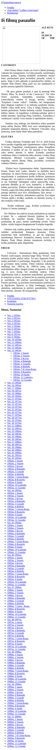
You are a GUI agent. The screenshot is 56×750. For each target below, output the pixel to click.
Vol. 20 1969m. (14, 396)
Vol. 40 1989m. (14, 450)
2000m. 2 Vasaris (15, 722)
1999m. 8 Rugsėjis (16, 706)
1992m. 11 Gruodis (16, 487)
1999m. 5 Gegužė (15, 697)
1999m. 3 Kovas (15, 692)
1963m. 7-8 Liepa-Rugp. (25, 369)
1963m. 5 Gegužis (21, 364)
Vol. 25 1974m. (14, 409)
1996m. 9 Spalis (14, 611)
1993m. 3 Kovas (15, 498)
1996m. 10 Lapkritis (16, 614)
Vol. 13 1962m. (14, 347)
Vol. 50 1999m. (14, 684)
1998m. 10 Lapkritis (16, 679)
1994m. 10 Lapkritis (16, 549)
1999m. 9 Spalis (14, 708)
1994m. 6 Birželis (15, 539)
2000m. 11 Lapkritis (16, 743)
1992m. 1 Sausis (15, 461)
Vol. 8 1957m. (14, 334)
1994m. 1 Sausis (15, 525)
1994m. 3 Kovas (15, 531)
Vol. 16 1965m (14, 385)
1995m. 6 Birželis (15, 571)
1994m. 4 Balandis (16, 533)
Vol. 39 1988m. (14, 447)
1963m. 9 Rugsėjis (22, 372)
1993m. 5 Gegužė (15, 504)
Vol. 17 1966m (14, 388)
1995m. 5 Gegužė (15, 568)
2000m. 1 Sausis (15, 719)
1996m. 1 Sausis (15, 590)
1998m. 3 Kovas (15, 660)
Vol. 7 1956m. (14, 331)
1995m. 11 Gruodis (16, 584)
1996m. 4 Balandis (16, 598)
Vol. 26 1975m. (14, 412)
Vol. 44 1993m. (14, 490)
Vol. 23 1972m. (14, 404)
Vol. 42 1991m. (14, 455)
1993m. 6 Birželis (15, 506)
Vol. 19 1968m (14, 393)
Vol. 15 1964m (14, 382)
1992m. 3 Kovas (15, 466)
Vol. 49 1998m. (14, 652)
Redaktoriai (12, 13)
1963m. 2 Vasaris (21, 356)
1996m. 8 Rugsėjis (16, 609)
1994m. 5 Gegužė (15, 536)
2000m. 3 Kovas (15, 724)
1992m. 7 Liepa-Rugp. (18, 477)
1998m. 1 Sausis (15, 654)
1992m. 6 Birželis (15, 474)
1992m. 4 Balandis (16, 469)
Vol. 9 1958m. (14, 337)
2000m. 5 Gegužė (15, 730)
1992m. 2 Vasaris (15, 463)
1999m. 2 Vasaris (15, 689)
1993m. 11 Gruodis (16, 520)
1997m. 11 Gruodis (16, 649)
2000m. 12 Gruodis (16, 746)
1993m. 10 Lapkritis (16, 517)
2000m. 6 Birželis (15, 732)
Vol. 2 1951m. (14, 318)
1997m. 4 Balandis (16, 630)
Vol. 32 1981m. (14, 428)
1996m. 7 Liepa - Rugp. (18, 606)
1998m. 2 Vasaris (15, 657)
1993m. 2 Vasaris (15, 496)
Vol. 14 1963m (14, 350)
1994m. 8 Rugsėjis (16, 544)
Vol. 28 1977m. (14, 417)
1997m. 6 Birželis (15, 636)
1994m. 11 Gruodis (16, 552)
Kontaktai (11, 301)
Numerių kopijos (15, 304)
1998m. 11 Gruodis (16, 681)
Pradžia (10, 7)
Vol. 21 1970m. (14, 399)
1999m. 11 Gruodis (16, 714)
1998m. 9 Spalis (14, 676)
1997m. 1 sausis (14, 622)
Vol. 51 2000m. (14, 716)
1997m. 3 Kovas (15, 627)
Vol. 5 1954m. (14, 326)
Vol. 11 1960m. (14, 342)
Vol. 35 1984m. (14, 436)
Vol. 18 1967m (14, 391)
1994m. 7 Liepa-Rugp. (18, 541)
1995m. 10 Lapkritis (16, 582)
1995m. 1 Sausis (15, 557)
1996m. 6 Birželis (15, 603)
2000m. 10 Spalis (15, 741)
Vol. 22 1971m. (14, 401)
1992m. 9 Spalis (14, 482)
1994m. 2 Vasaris (15, 528)
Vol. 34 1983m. (14, 434)
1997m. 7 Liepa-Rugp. (18, 638)
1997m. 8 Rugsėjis (16, 641)
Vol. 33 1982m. (14, 431)
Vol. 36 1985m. (14, 439)
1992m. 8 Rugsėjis (16, 479)
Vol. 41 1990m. (14, 452)
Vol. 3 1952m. (14, 321)
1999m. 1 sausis (14, 687)
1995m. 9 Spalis (14, 579)
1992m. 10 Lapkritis (16, 485)
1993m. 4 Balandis (16, 501)
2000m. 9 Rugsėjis (16, 738)
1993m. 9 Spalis (14, 514)
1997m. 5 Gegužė (15, 633)
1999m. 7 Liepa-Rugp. (18, 703)
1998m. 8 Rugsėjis (16, 673)
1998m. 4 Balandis (16, 662)
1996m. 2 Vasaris (15, 592)
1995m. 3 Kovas (15, 563)
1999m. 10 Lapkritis (16, 711)
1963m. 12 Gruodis (22, 380)
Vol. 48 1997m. (14, 619)
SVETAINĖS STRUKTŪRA (21, 298)
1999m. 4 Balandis (16, 695)
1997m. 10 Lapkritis (16, 646)
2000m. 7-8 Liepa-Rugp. (19, 735)
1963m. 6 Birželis (21, 366)
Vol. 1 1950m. (14, 315)
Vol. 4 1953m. (14, 323)
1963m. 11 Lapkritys (23, 377)
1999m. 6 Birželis (15, 700)
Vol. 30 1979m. (14, 423)
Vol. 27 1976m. (14, 415)
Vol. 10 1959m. (14, 339)
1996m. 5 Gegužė (15, 601)
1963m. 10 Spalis (21, 374)
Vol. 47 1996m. (14, 587)
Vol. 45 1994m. (14, 522)
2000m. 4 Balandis (16, 727)
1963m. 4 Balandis (22, 361)
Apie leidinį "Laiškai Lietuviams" (23, 10)
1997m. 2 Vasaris (15, 625)
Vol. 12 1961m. (14, 345)
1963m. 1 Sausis (21, 353)
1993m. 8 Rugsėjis (16, 512)
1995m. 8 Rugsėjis (16, 576)
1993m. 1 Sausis (15, 493)
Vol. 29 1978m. (14, 420)
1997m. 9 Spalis (14, 644)
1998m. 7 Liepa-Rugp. (18, 671)
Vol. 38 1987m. (14, 444)
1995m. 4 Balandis (16, 566)
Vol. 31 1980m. (14, 426)
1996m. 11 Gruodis (16, 617)
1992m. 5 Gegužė (15, 471)
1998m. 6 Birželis (15, 668)
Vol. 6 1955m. (14, 329)
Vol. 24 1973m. (14, 407)
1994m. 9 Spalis (14, 547)
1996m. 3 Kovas (15, 595)
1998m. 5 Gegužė (15, 665)
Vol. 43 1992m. (14, 458)
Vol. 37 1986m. (14, 442)
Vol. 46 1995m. (14, 555)
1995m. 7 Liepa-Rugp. (18, 574)
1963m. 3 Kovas (21, 358)
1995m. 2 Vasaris (15, 560)
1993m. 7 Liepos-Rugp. (18, 509)
